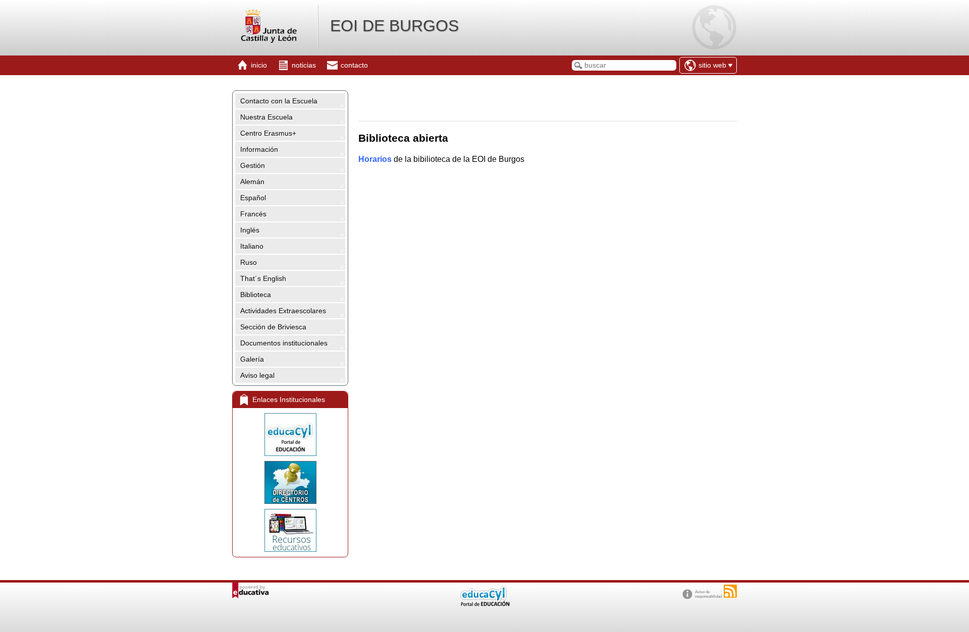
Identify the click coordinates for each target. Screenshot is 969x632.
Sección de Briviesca (273, 327)
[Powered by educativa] (250, 590)
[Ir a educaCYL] (484, 604)
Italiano (251, 246)
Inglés (249, 230)
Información (259, 149)
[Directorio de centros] (290, 482)
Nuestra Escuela (266, 117)
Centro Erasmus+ (268, 133)
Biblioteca (255, 295)
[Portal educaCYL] (290, 434)
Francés (253, 214)
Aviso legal (257, 375)
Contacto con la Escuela (278, 101)
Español (253, 198)
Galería (252, 359)
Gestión (252, 165)
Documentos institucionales (284, 343)
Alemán (252, 182)
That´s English (263, 278)
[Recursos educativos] (290, 530)
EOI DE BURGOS (394, 26)
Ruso (248, 262)
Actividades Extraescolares (283, 311)
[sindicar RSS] (730, 591)
